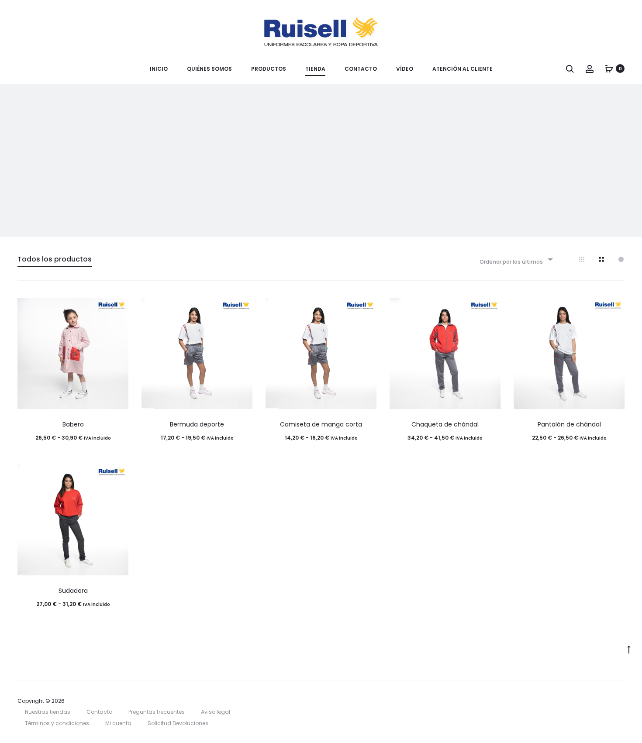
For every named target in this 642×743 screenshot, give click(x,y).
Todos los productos (54, 259)
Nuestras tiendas (47, 711)
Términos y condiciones (57, 723)
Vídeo (404, 68)
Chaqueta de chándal (445, 424)
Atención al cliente (462, 68)
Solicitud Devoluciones (178, 723)
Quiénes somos (209, 68)
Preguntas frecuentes (156, 711)
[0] (609, 68)
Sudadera (73, 590)
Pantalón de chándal (569, 424)
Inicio (159, 68)
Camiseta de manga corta (321, 424)
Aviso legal (215, 711)
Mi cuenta (118, 723)
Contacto (361, 68)
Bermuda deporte (197, 424)
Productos (268, 68)
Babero (73, 424)
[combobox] (516, 259)
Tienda (315, 68)
